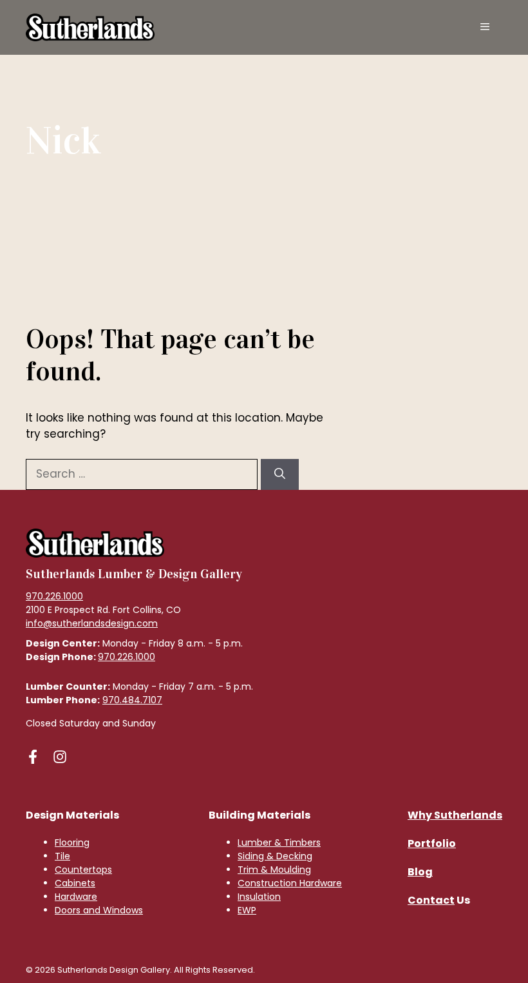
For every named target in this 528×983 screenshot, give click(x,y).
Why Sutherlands (455, 815)
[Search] (280, 474)
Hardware (76, 896)
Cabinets (75, 883)
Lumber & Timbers (279, 842)
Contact (431, 900)
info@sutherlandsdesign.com (92, 623)
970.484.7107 (132, 700)
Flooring (72, 842)
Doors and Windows (99, 910)
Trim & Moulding (274, 869)
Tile (62, 856)
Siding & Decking (275, 856)
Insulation (259, 896)
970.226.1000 (54, 596)
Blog (420, 871)
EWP (247, 910)
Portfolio (432, 843)
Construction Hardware (290, 883)
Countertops (83, 869)
